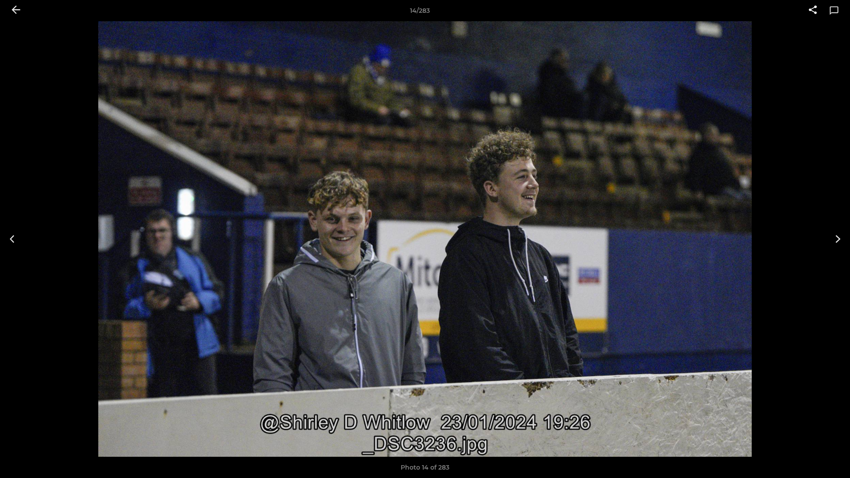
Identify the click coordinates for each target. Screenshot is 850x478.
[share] (813, 10)
